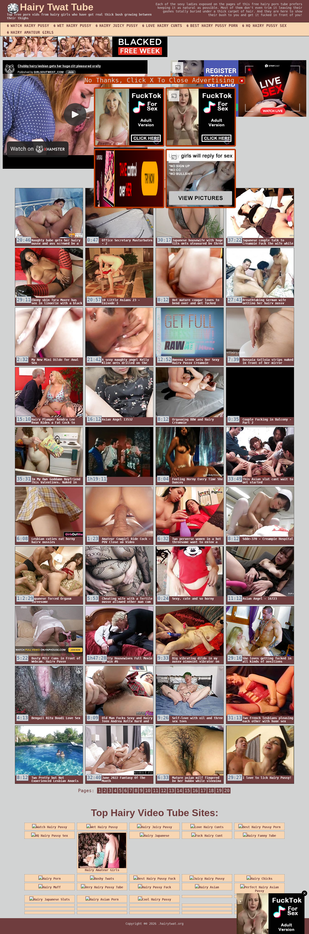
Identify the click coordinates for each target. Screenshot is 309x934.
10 (147, 790)
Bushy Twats (104, 878)
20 (227, 790)
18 (211, 790)
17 (203, 790)
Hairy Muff (52, 887)
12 (163, 790)
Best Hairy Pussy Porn (214, 26)
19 (219, 790)
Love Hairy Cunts (164, 26)
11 (155, 790)
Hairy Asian (209, 887)
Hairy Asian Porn (104, 899)
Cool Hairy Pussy (156, 899)
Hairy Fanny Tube (261, 835)
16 (195, 790)
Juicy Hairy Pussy (209, 878)
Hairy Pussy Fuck (156, 887)
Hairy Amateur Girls (32, 32)
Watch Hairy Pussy (30, 26)
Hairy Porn (52, 878)
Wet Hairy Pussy (74, 26)
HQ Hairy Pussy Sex (266, 26)
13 (171, 790)
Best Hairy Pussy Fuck (157, 878)
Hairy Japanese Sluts (51, 899)
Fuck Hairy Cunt (209, 835)
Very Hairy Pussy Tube (104, 887)
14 (179, 790)
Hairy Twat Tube (56, 7)
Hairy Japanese (156, 835)
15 (187, 790)
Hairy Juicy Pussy (118, 26)
